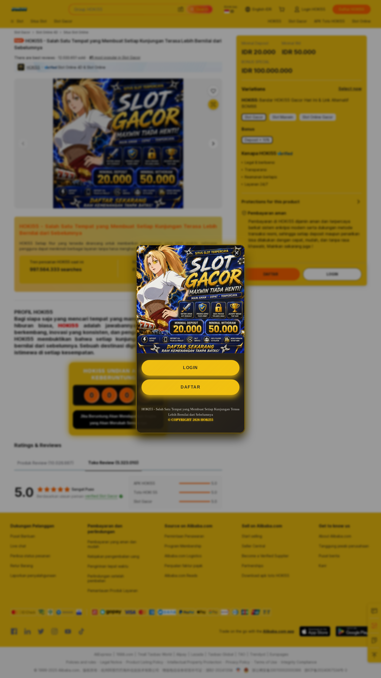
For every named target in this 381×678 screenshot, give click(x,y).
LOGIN (190, 367)
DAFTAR (190, 387)
